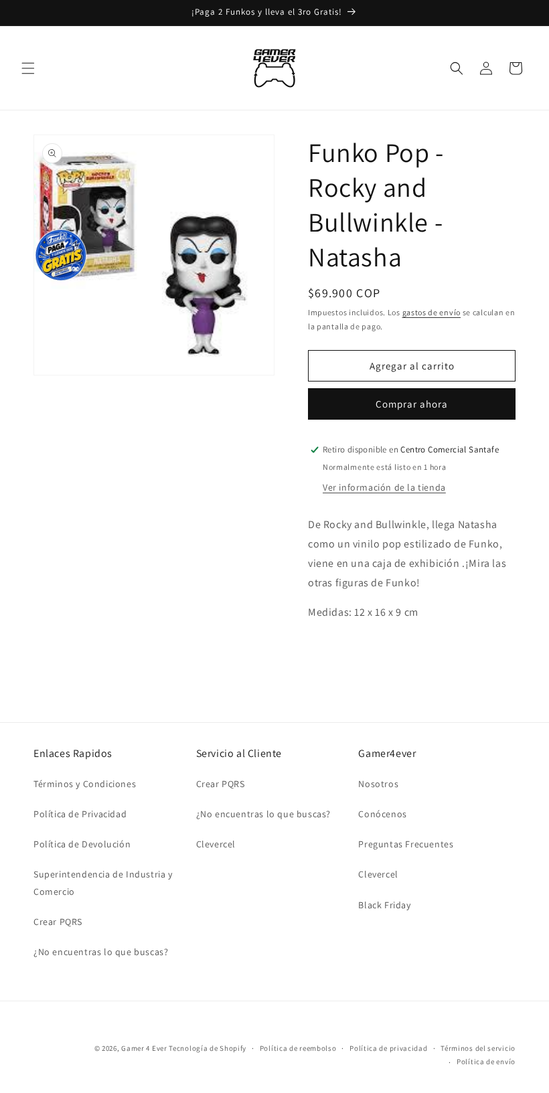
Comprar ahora (412, 404)
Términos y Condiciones (84, 784)
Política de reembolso (298, 1048)
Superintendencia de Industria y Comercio (103, 882)
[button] (28, 68)
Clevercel (216, 844)
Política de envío (486, 1061)
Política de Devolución (82, 844)
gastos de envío (431, 312)
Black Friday (384, 905)
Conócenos (382, 814)
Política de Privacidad (80, 814)
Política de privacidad (388, 1048)
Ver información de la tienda (384, 487)
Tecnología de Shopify (207, 1048)
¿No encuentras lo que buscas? (100, 952)
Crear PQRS (57, 922)
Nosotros (378, 784)
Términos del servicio (478, 1048)
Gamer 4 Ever (144, 1048)
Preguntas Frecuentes (405, 844)
